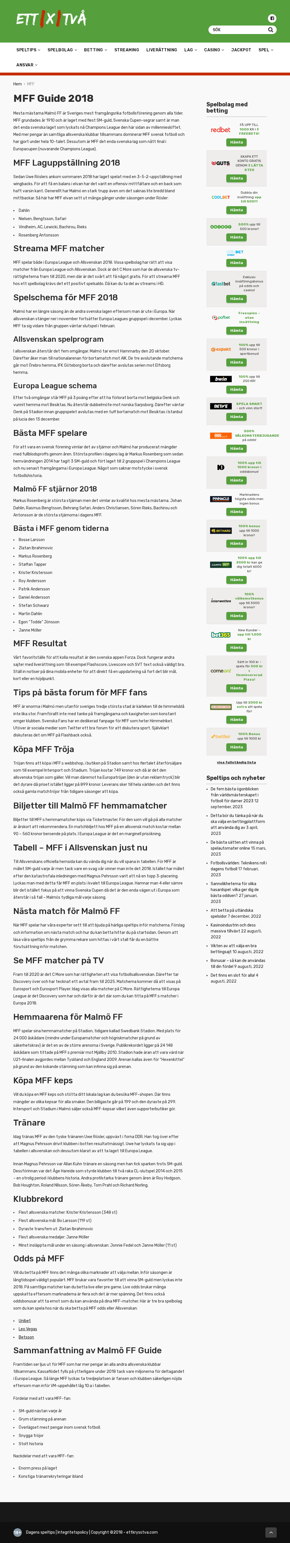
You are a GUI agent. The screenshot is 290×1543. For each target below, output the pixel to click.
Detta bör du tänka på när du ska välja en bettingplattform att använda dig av (238, 821)
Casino (212, 50)
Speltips (26, 50)
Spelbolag (60, 50)
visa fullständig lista (236, 762)
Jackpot (241, 50)
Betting (93, 50)
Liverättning (161, 50)
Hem (17, 84)
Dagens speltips (40, 1532)
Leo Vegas (28, 1329)
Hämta (236, 142)
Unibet (25, 1320)
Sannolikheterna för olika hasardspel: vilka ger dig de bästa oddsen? (235, 889)
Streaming (126, 50)
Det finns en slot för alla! (233, 975)
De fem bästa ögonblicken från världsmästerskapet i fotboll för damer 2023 (235, 795)
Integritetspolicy (72, 1532)
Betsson (26, 1337)
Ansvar (24, 65)
